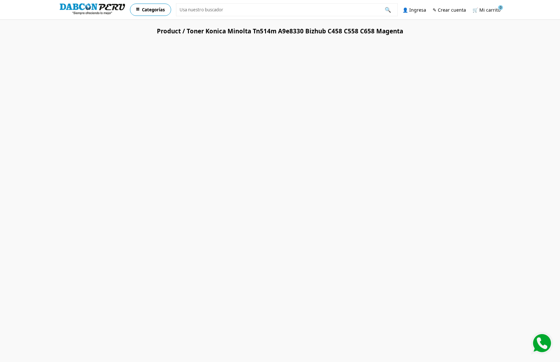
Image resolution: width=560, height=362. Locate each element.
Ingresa (414, 10)
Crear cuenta (449, 10)
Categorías (150, 9)
